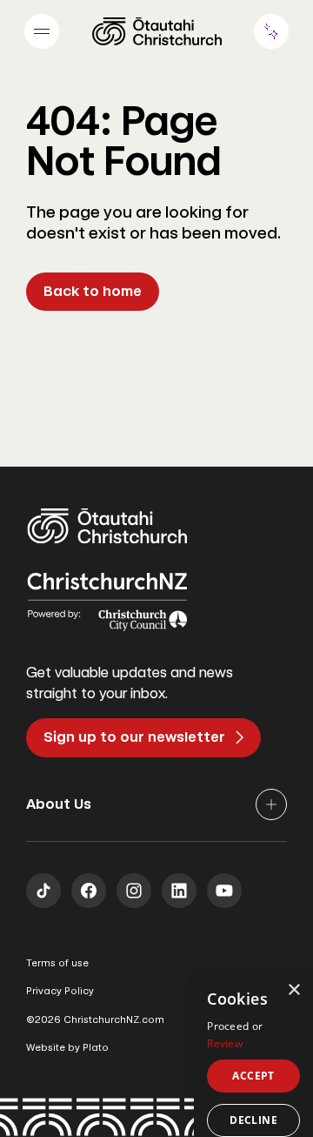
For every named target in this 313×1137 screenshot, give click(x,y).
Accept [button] (253, 1075)
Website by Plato (67, 1047)
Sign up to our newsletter (134, 737)
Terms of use (57, 963)
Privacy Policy (60, 991)
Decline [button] (253, 1120)
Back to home (92, 291)
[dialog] (253, 1054)
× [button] (293, 990)
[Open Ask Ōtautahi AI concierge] (271, 31)
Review (225, 1043)
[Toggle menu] (41, 31)
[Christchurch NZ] (157, 31)
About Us (58, 804)
